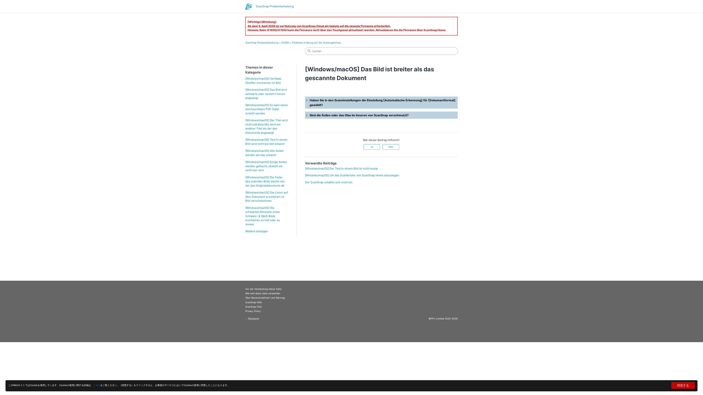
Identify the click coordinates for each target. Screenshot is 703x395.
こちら (96, 385)
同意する (683, 385)
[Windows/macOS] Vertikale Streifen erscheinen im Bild (263, 80)
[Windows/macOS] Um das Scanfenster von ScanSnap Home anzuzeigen (352, 175)
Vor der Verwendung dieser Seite (263, 289)
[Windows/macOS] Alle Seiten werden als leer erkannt (264, 153)
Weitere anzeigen (256, 231)
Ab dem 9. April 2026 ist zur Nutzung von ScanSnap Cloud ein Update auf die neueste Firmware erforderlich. (319, 26)
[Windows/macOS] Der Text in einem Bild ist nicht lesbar (341, 168)
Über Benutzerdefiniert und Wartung (265, 297)
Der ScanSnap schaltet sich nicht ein (328, 182)
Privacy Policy (253, 311)
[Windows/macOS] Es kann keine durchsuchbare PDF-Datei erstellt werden (266, 109)
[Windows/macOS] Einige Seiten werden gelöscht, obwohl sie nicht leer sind (266, 166)
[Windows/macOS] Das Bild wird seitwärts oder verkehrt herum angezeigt (266, 94)
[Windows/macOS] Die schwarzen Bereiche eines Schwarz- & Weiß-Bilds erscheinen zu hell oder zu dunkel (262, 216)
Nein (390, 146)
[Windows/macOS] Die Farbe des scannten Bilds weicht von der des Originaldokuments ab (265, 181)
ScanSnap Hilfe (253, 302)
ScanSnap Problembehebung (261, 42)
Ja (372, 146)
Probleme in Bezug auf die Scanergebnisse (316, 42)
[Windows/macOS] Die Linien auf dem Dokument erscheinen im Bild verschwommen (266, 196)
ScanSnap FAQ (253, 306)
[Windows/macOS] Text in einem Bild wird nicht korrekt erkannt (266, 142)
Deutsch (253, 318)
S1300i (285, 42)
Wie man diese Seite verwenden (262, 293)
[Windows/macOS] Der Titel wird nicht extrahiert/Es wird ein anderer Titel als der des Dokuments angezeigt (266, 126)
